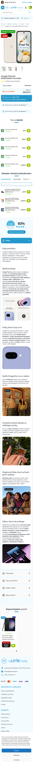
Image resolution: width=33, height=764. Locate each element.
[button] (2, 7)
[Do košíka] (29, 130)
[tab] (16, 651)
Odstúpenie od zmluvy (7, 694)
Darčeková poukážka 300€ (11, 146)
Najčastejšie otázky (6, 697)
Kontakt (3, 704)
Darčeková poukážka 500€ (11, 138)
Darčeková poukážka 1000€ (11, 164)
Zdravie (3, 727)
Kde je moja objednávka (7, 691)
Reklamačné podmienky (8, 701)
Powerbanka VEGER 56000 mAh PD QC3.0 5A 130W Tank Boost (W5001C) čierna (13, 191)
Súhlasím (16, 750)
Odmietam (16, 755)
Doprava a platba (27, 2)
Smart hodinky (5, 721)
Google (21, 24)
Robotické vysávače (6, 724)
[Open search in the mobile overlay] (16, 12)
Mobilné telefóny (12, 24)
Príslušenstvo (5, 717)
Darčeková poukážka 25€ (11, 129)
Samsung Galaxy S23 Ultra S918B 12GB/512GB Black (8, 637)
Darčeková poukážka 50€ (11, 155)
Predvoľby (16, 760)
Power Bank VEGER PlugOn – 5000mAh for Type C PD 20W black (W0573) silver (12, 200)
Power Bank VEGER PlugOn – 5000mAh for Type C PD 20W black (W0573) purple (12, 209)
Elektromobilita (5, 731)
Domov (3, 24)
